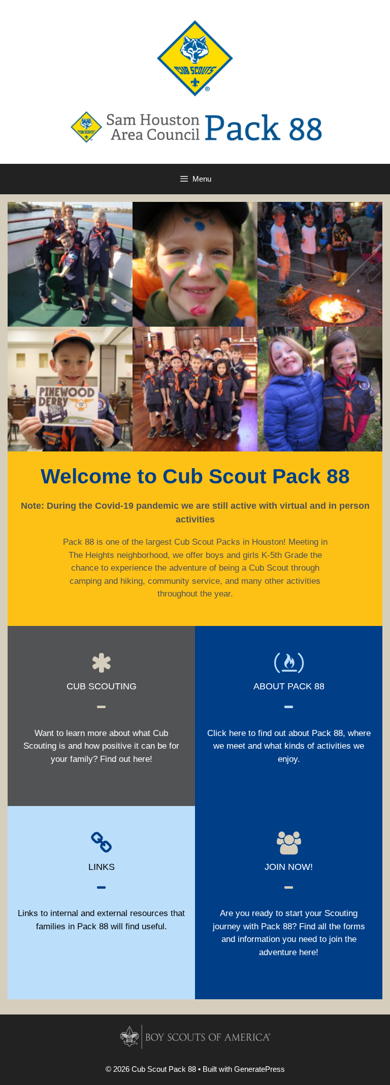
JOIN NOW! (289, 867)
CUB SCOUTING (102, 686)
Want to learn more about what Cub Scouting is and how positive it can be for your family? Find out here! (101, 746)
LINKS (101, 867)
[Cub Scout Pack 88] (195, 126)
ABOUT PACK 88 (288, 686)
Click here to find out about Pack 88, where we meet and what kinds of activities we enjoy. (289, 746)
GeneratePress (259, 1069)
